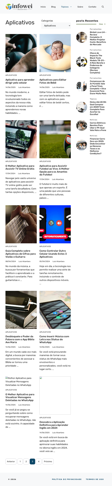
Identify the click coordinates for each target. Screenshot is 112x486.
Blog (53, 7)
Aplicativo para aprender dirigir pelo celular (20, 81)
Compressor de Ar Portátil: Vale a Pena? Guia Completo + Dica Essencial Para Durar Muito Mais (98, 87)
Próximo (48, 461)
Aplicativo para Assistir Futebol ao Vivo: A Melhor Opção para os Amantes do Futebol (54, 170)
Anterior (11, 461)
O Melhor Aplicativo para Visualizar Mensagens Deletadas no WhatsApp (19, 397)
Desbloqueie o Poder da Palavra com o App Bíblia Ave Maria (19, 339)
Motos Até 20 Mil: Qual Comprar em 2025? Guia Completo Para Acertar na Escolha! (98, 108)
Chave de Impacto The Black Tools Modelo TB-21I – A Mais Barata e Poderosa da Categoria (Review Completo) (97, 63)
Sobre (80, 7)
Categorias (47, 20)
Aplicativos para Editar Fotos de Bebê (52, 81)
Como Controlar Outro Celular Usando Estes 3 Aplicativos (53, 253)
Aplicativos (11, 75)
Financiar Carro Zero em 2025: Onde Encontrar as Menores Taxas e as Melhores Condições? (97, 146)
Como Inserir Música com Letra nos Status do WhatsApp (54, 339)
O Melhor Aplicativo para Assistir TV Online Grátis (19, 167)
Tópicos (65, 7)
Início (43, 7)
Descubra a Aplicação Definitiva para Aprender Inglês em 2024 (53, 425)
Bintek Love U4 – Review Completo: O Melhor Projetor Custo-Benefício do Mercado (98, 38)
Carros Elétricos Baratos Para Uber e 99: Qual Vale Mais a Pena (98, 126)
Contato (92, 7)
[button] (103, 7)
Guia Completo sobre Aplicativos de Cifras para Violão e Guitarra (20, 253)
